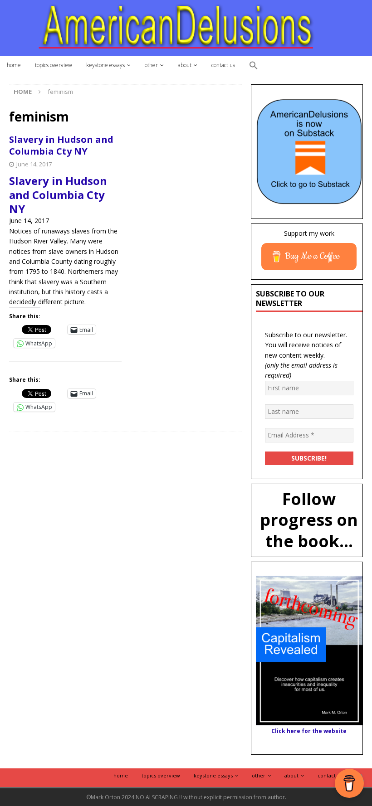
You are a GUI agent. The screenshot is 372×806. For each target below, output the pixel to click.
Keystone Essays (105, 65)
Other (151, 65)
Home (14, 65)
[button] (253, 65)
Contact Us (223, 65)
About (184, 65)
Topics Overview (53, 65)
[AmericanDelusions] (186, 27)
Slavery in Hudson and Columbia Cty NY (61, 145)
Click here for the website (309, 731)
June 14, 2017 (34, 164)
